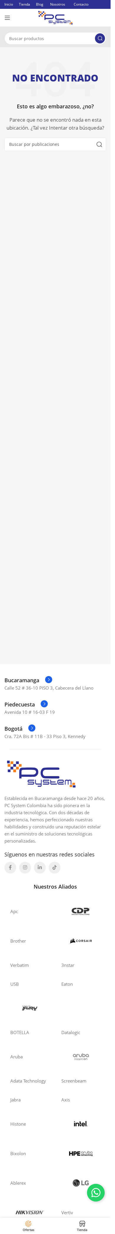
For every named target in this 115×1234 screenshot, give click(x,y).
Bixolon (18, 1153)
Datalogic (70, 1032)
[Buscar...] (100, 38)
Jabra (15, 1100)
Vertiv (67, 1212)
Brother (18, 941)
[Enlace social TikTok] (54, 868)
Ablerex (18, 1183)
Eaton (67, 984)
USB (14, 984)
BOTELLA (19, 1032)
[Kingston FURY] (29, 1008)
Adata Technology (28, 1081)
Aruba (16, 1057)
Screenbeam (73, 1081)
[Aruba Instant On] (80, 1056)
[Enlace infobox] (28, 680)
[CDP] (80, 911)
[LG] (80, 1183)
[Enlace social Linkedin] (40, 868)
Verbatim (19, 965)
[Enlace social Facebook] (10, 868)
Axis (65, 1100)
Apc (14, 911)
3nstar (67, 965)
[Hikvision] (29, 1212)
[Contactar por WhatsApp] (96, 1193)
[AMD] (80, 1008)
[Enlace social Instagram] (25, 868)
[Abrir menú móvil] (7, 18)
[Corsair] (80, 941)
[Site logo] (55, 17)
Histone (18, 1124)
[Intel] (80, 1124)
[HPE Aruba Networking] (80, 1153)
